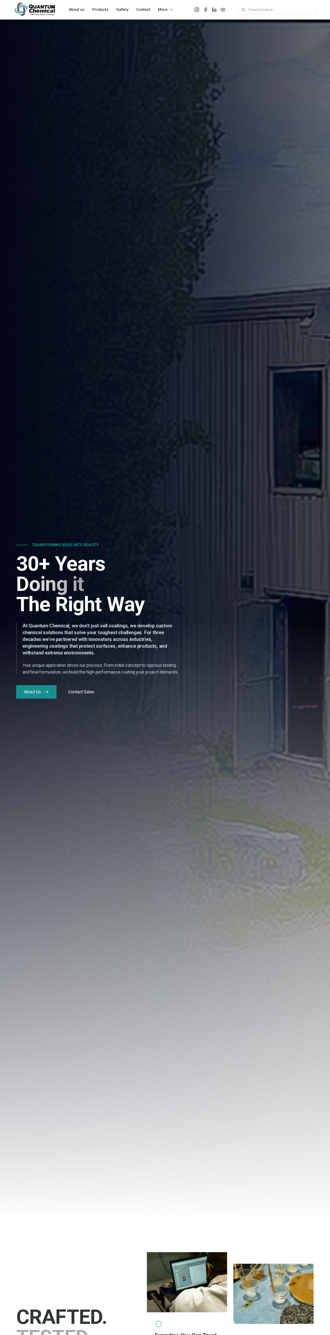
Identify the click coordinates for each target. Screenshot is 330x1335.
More (162, 9)
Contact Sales (81, 691)
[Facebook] (205, 9)
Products (100, 9)
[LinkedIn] (214, 9)
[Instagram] (196, 9)
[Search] (243, 10)
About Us (32, 691)
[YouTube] (223, 9)
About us (77, 9)
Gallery (122, 9)
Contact (143, 9)
